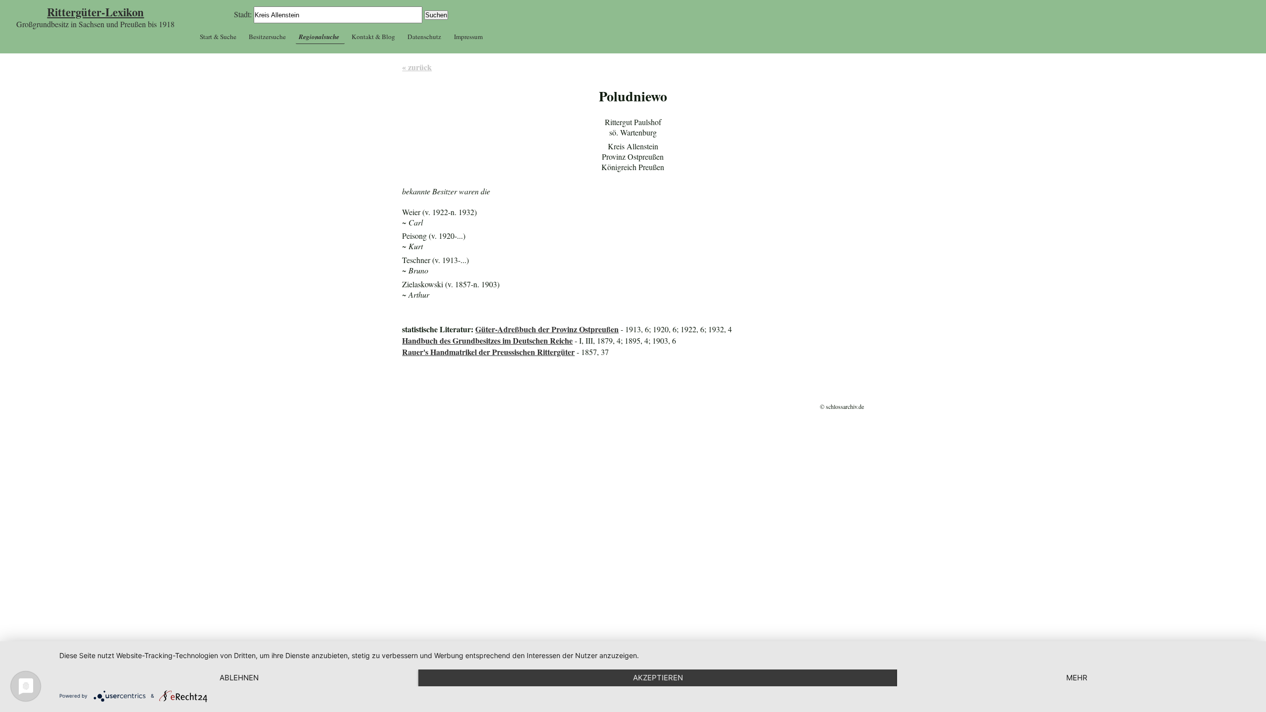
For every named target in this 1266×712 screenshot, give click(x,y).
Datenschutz (424, 36)
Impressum (468, 36)
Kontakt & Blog (373, 36)
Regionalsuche (319, 36)
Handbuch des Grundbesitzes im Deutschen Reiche (487, 340)
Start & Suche (218, 36)
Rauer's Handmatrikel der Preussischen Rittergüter (488, 351)
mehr (1076, 677)
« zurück (417, 67)
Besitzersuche (267, 36)
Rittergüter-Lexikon (95, 12)
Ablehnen (239, 677)
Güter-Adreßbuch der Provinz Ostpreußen (547, 329)
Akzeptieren (658, 677)
